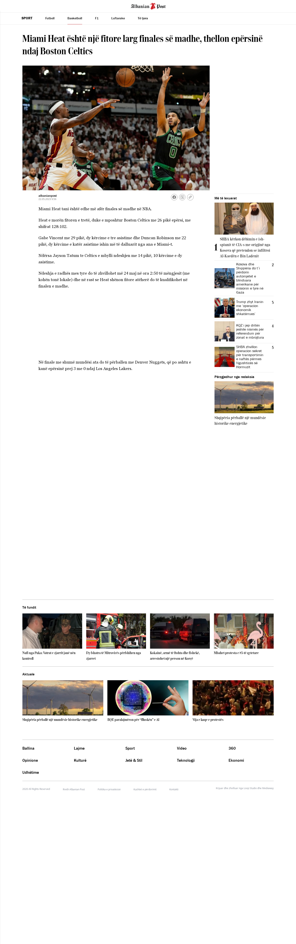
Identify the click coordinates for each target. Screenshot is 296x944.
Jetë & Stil (133, 760)
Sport (27, 18)
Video (182, 748)
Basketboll (74, 18)
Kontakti (173, 789)
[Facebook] (174, 197)
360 (232, 748)
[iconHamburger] (10, 5)
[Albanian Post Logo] (148, 6)
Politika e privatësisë (109, 789)
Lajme (79, 748)
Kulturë (80, 760)
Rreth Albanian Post (74, 789)
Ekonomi (236, 760)
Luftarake (118, 18)
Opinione (30, 760)
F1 (96, 18)
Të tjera (143, 18)
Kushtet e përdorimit (145, 789)
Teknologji (186, 760)
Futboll (50, 18)
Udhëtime (30, 772)
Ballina (28, 748)
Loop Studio (250, 788)
